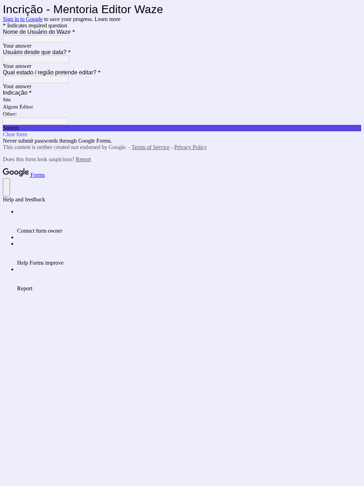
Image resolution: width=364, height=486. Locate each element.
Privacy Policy (190, 147)
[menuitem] (189, 221)
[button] (182, 128)
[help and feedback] (6, 187)
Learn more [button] (108, 19)
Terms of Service (151, 147)
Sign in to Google (23, 19)
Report (83, 159)
